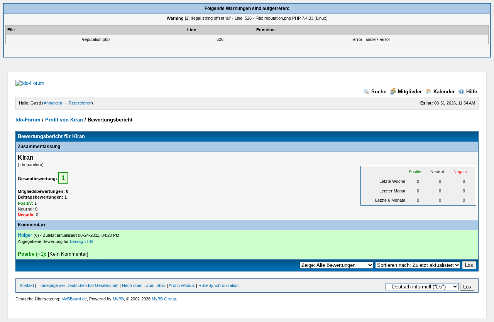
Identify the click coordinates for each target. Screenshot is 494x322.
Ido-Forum (28, 120)
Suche (378, 91)
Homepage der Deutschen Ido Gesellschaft (77, 285)
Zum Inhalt (156, 285)
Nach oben (132, 285)
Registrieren (80, 103)
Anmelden (53, 103)
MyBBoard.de (74, 299)
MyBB (118, 299)
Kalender (444, 91)
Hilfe (471, 91)
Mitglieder (410, 91)
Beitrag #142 (81, 241)
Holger (25, 235)
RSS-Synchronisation (218, 285)
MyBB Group (164, 299)
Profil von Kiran (64, 120)
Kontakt (27, 285)
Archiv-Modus (182, 285)
